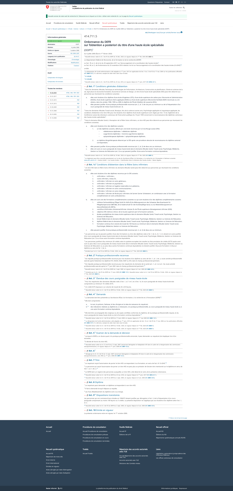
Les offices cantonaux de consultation (169, 458)
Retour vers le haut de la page (177, 418)
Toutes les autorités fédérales (56, 2)
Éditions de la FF (125, 434)
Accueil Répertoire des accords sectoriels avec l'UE (133, 456)
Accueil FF (122, 431)
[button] (63, 23)
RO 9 (149, 155)
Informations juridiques (169, 488)
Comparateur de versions (55, 81)
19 (97, 368)
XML (71, 93)
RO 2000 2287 (75, 53)
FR (176, 2)
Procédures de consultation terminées (96, 441)
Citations (76, 65)
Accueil (48, 29)
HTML (68, 93)
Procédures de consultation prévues (95, 434)
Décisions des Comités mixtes (129, 463)
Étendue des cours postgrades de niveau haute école (121, 278)
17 (95, 350)
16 (95, 332)
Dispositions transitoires (108, 395)
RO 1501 (124, 272)
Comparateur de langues (55, 77)
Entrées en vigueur (52, 466)
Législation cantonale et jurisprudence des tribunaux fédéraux (171, 454)
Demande (101, 294)
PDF (75, 93)
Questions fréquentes (155, 2)
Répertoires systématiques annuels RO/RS (170, 438)
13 (160, 297)
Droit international (52, 463)
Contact (167, 2)
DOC (78, 93)
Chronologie (75, 59)
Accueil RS (49, 453)
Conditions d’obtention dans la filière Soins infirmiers (122, 164)
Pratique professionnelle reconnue (112, 255)
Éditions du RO (161, 434)
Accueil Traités (88, 453)
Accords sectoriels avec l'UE (129, 460)
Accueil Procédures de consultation (95, 431)
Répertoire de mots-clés (54, 457)
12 (95, 293)
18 (166, 363)
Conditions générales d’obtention (111, 86)
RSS (60, 488)
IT (178, 2)
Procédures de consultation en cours (96, 438)
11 (95, 277)
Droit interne (50, 460)
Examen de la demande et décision (113, 332)
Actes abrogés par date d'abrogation (59, 470)
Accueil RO (159, 431)
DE (173, 2)
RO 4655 (149, 269)
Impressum (183, 488)
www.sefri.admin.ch (90, 160)
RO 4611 (151, 82)
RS (88, 76)
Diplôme (96, 382)
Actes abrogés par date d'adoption (58, 473)
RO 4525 (124, 346)
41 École (88, 29)
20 (95, 394)
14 (88, 306)
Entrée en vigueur (101, 410)
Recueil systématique (135, 16)
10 (144, 266)
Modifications (75, 62)
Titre (94, 360)
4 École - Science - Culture (76, 29)
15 (141, 314)
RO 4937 (89, 73)
